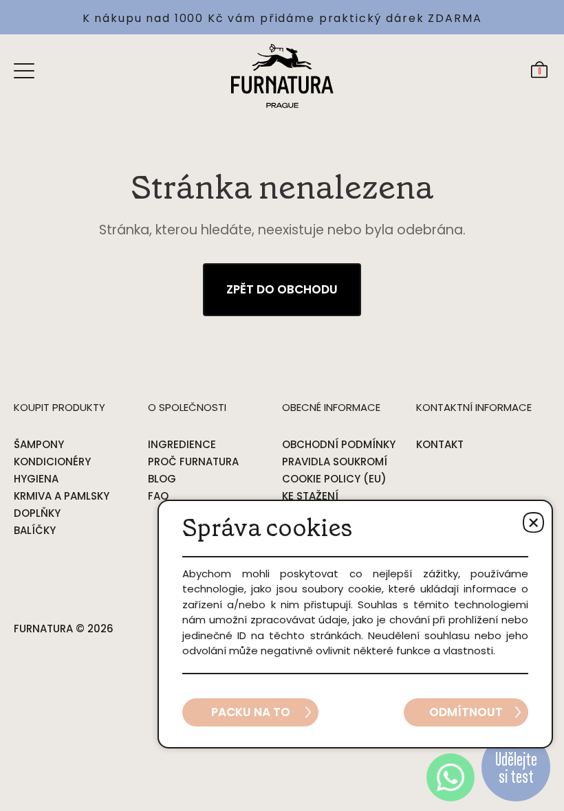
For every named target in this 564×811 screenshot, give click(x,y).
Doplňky (37, 513)
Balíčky (35, 530)
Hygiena (36, 478)
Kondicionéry (52, 461)
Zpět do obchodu (282, 289)
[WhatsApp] (450, 777)
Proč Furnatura (193, 461)
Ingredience (182, 444)
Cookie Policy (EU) (334, 478)
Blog (162, 478)
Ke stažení (310, 496)
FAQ (158, 496)
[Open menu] (24, 70)
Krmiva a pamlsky (61, 496)
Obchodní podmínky (338, 444)
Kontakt (440, 444)
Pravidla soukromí (334, 461)
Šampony (39, 444)
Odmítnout (466, 712)
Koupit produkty (59, 407)
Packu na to (250, 712)
